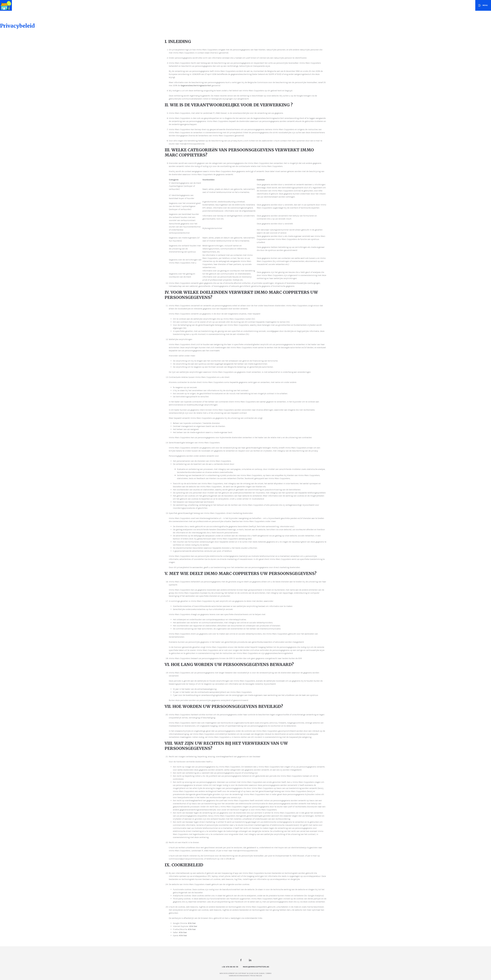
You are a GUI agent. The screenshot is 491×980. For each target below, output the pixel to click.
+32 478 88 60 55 (230, 967)
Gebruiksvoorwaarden (239, 976)
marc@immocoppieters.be (256, 967)
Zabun (261, 973)
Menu (485, 5)
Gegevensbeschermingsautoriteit (196, 85)
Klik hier (192, 923)
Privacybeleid (256, 976)
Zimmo (268, 973)
